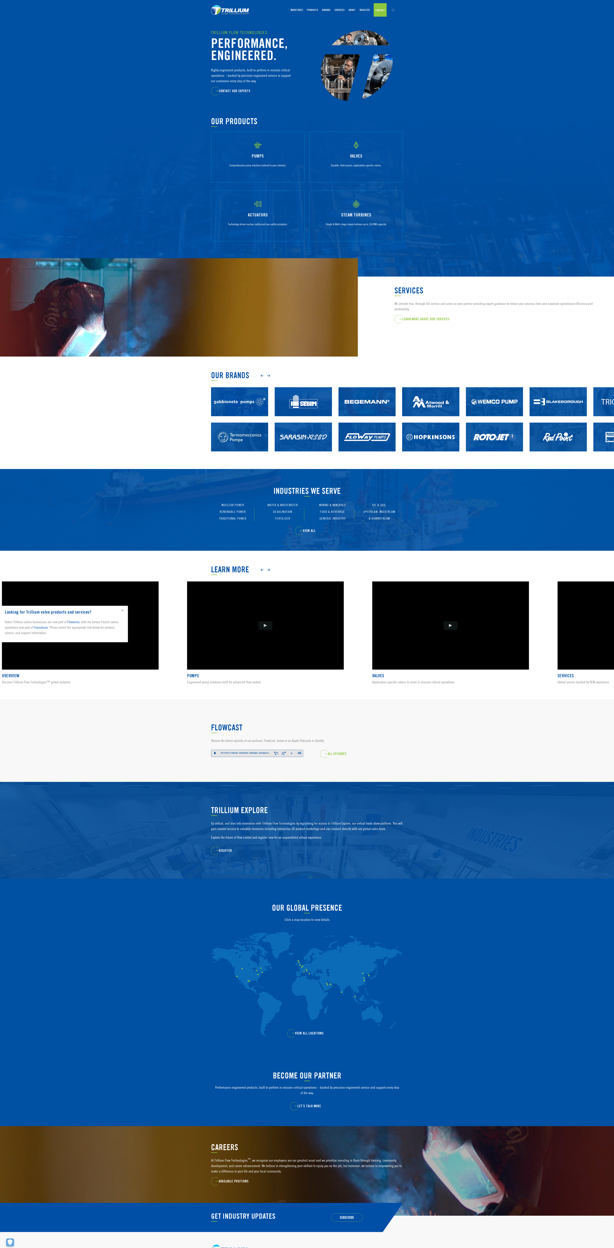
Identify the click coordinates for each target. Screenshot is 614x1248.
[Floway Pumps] (367, 425)
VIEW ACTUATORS (256, 231)
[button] (393, 10)
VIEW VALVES (354, 172)
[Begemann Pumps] (367, 389)
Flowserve (73, 622)
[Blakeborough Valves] (558, 389)
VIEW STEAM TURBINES (354, 231)
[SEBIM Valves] (303, 389)
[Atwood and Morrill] (430, 389)
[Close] (122, 610)
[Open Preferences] (10, 1242)
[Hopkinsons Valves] (430, 425)
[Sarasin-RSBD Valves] (303, 425)
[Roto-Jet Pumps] (494, 425)
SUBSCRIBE (347, 1217)
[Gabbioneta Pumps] (239, 389)
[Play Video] (265, 625)
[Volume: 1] (299, 753)
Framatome (41, 627)
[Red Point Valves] (558, 425)
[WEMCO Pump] (494, 389)
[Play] (215, 753)
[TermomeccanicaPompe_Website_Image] (239, 425)
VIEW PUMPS (256, 172)
